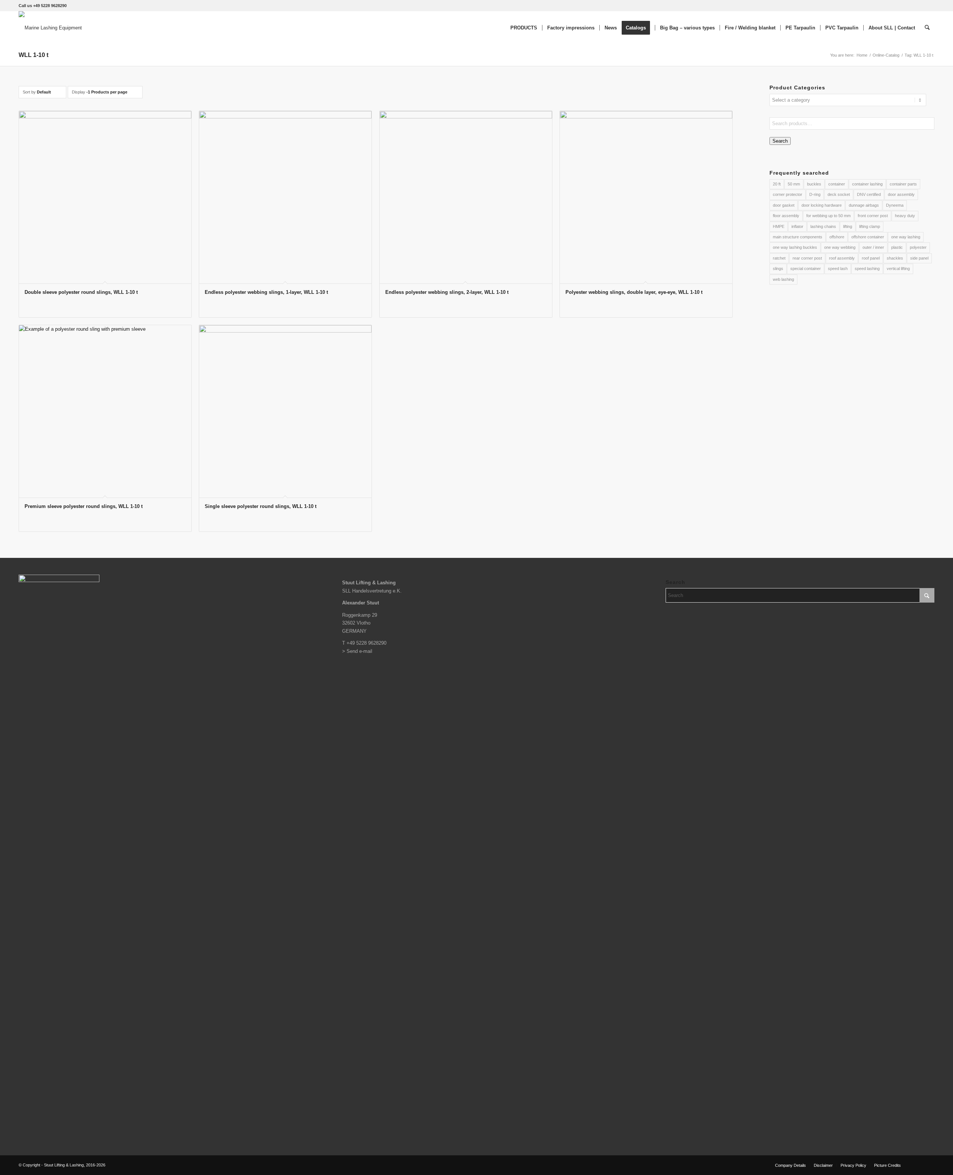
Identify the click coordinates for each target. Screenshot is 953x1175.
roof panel (871, 258)
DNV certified (869, 194)
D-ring (814, 194)
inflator (797, 226)
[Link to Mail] (928, 1165)
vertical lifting (898, 268)
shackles (895, 258)
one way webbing (839, 247)
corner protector (787, 194)
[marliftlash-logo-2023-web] (50, 28)
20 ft (777, 184)
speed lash (838, 268)
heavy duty (905, 215)
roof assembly (842, 258)
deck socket (839, 194)
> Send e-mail (357, 651)
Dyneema (894, 205)
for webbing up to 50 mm (828, 215)
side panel (919, 258)
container (836, 184)
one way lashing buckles (795, 247)
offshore (836, 237)
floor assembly (786, 215)
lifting (847, 226)
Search (780, 141)
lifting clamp (869, 226)
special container (805, 268)
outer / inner (873, 247)
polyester (918, 247)
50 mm (794, 184)
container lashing (867, 184)
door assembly (901, 194)
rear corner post (807, 258)
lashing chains (823, 226)
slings (778, 268)
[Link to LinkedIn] (917, 1165)
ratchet (779, 258)
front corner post (873, 215)
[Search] (927, 28)
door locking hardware (821, 205)
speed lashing (867, 268)
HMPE (778, 226)
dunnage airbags (864, 205)
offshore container (867, 237)
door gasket (783, 205)
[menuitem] (524, 28)
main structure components (797, 237)
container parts (903, 184)
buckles (814, 184)
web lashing (783, 279)
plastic (897, 247)
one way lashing (905, 237)
